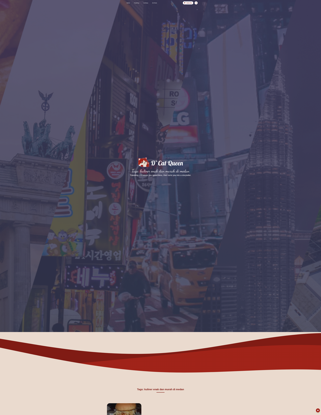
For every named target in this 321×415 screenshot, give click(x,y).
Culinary (145, 3)
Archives (154, 3)
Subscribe (189, 3)
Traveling (136, 3)
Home (128, 3)
